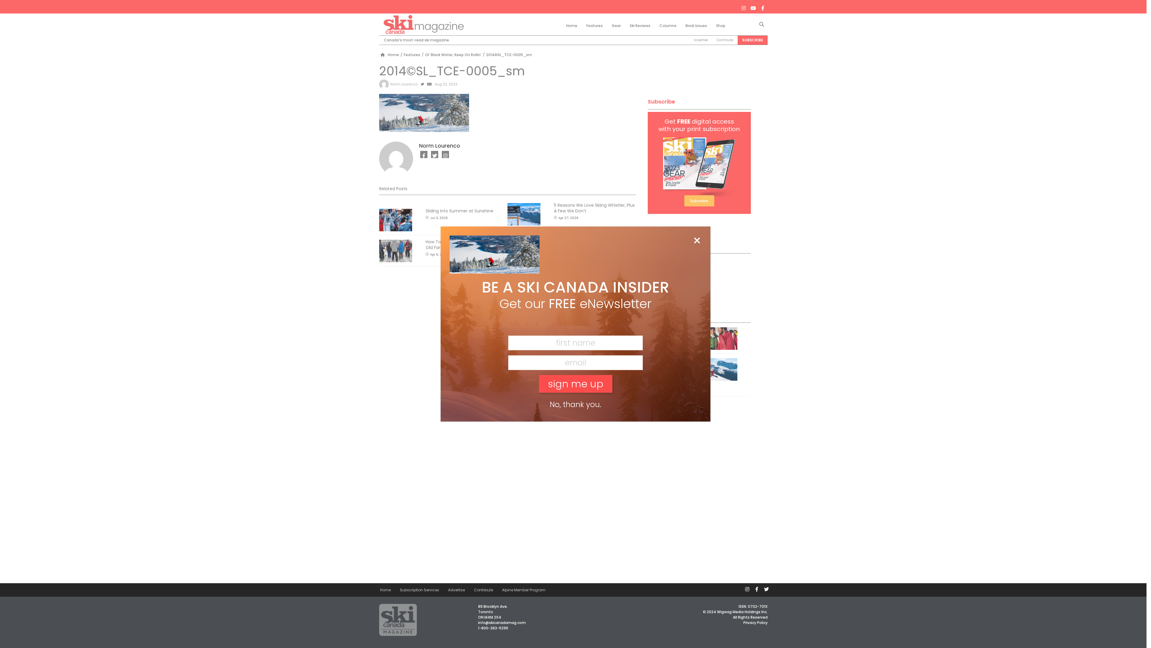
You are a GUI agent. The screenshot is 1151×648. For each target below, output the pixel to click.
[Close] (696, 241)
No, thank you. (575, 404)
